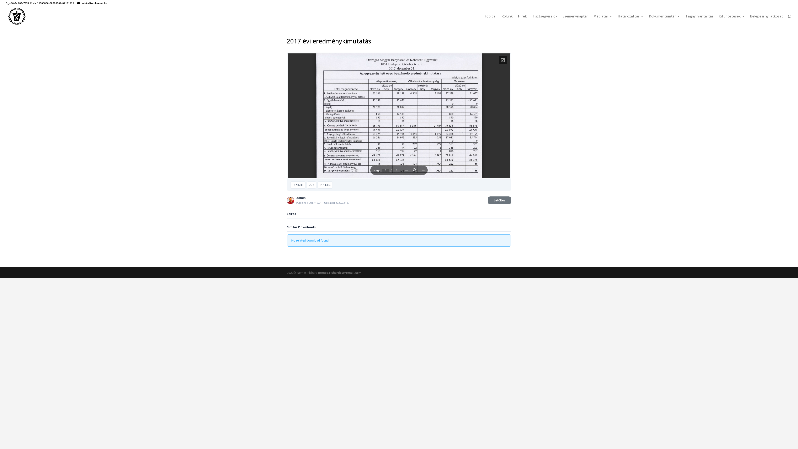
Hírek (522, 17)
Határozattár (628, 17)
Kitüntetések (730, 17)
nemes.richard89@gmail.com (340, 273)
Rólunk (507, 17)
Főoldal (490, 17)
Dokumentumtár (662, 17)
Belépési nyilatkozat (766, 17)
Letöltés (499, 200)
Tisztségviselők (544, 17)
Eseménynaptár (575, 17)
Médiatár (601, 17)
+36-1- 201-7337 (19, 3)
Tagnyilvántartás (699, 17)
